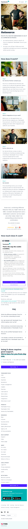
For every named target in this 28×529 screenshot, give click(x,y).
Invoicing (12, 505)
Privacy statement (5, 467)
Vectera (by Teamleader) (7, 411)
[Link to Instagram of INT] (4, 512)
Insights (3, 387)
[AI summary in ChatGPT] (8, 512)
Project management (6, 384)
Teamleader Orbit (5, 409)
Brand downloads (5, 456)
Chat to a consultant (6, 479)
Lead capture (4, 391)
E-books (3, 419)
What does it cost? (6, 401)
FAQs (2, 439)
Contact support (5, 482)
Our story (3, 447)
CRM (2, 375)
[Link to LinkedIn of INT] (1, 512)
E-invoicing (3, 505)
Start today (13, 367)
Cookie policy (4, 469)
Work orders (4, 394)
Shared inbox (4, 396)
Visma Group (4, 525)
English (22, 1)
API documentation (6, 431)
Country (3, 515)
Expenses (3, 380)
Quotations (4, 382)
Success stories (5, 421)
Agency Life (4, 428)
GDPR (2, 471)
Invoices (3, 377)
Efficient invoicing (5, 507)
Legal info (3, 464)
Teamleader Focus (5, 406)
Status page (4, 441)
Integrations (4, 398)
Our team (3, 452)
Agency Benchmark (6, 426)
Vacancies (3, 454)
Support (3, 437)
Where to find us (5, 459)
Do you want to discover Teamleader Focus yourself (12, 289)
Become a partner (5, 477)
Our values (3, 449)
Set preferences (14, 284)
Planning (3, 389)
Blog (2, 417)
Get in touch (13, 485)
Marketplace (4, 424)
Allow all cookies (14, 282)
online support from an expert (9, 301)
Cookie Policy (10, 275)
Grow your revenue (19, 505)
